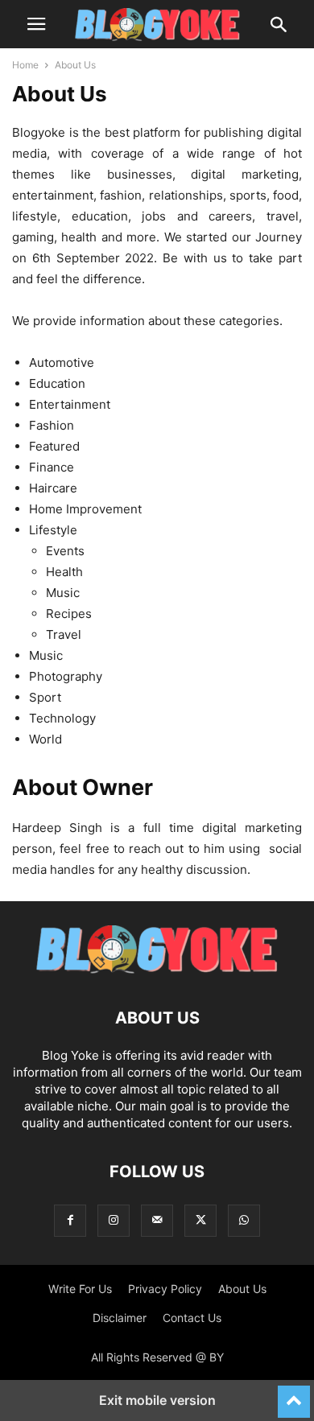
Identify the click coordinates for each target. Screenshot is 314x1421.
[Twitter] (200, 1220)
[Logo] (157, 969)
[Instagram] (113, 1220)
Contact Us (192, 1317)
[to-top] (294, 1394)
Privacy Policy (165, 1288)
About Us (242, 1288)
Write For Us (80, 1288)
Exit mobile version (157, 1400)
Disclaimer (120, 1317)
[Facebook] (70, 1220)
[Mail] (157, 1220)
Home (25, 65)
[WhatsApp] (244, 1220)
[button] (36, 24)
